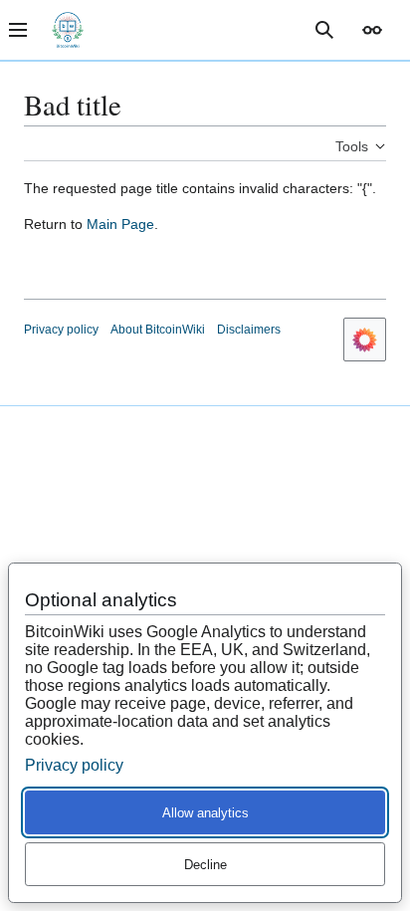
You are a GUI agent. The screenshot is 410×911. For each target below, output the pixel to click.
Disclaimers (249, 330)
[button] (372, 30)
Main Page (120, 224)
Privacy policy (61, 330)
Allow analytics (205, 812)
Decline (205, 864)
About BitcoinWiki (157, 330)
